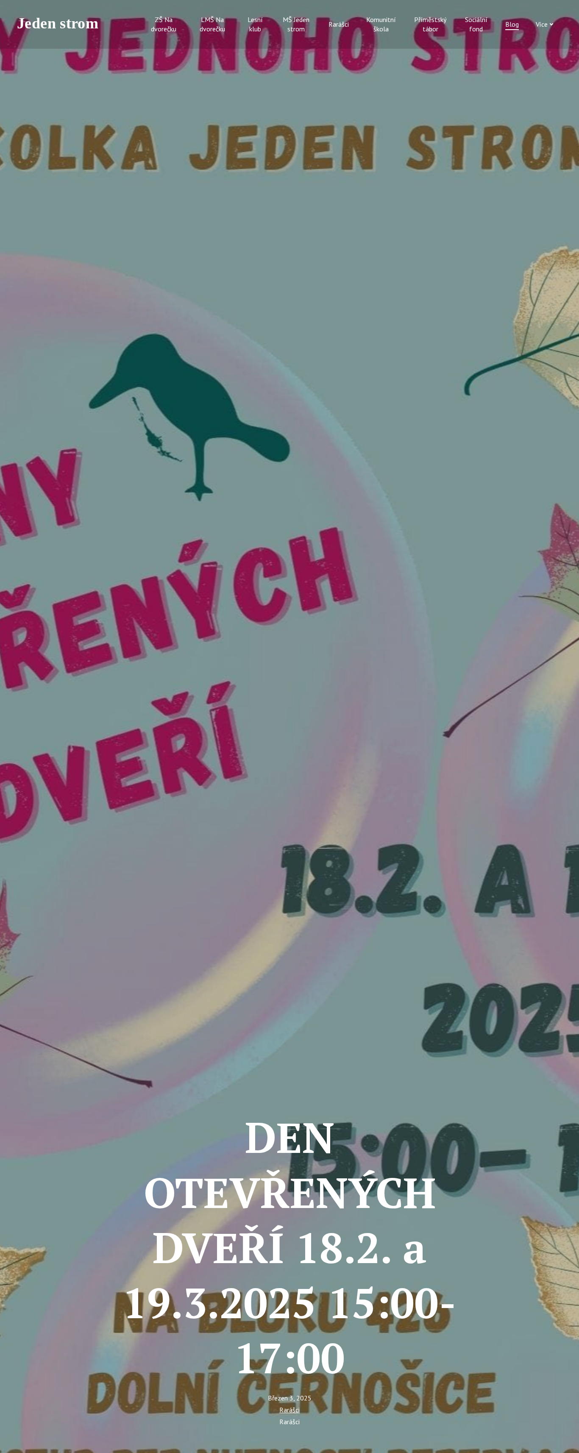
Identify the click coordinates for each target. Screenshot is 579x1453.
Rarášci (289, 1410)
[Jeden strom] (61, 24)
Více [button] (542, 24)
